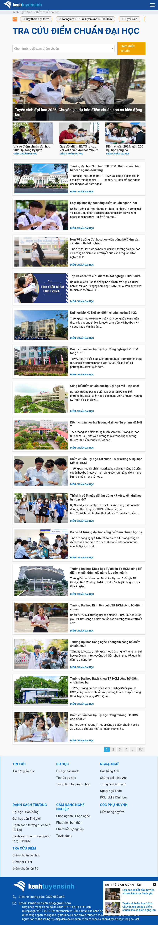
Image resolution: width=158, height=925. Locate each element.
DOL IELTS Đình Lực (114, 797)
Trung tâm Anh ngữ (113, 784)
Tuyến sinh (130, 19)
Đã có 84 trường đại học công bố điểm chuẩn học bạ (106, 532)
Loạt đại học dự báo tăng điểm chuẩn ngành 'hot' (104, 203)
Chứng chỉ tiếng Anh (114, 778)
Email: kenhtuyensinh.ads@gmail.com (45, 903)
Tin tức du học (66, 778)
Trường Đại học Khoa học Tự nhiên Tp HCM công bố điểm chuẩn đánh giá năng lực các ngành (105, 570)
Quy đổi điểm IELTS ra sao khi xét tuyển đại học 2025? (79, 148)
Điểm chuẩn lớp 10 (25, 868)
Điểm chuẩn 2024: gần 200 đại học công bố (124, 148)
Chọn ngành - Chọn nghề (73, 816)
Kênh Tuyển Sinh (22, 12)
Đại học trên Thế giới (27, 818)
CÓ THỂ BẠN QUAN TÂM (123, 884)
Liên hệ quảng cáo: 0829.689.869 (41, 897)
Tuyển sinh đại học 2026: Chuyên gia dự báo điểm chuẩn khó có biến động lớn (139, 907)
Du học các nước (67, 771)
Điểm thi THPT (23, 862)
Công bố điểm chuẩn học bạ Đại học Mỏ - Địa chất (104, 386)
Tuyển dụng (64, 836)
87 (141, 749)
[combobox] (63, 48)
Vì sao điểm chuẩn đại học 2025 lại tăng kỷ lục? (31, 148)
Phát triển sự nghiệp (70, 829)
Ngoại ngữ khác (111, 791)
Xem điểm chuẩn (128, 48)
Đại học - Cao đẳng (26, 812)
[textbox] (63, 49)
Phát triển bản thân (69, 822)
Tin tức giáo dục (24, 771)
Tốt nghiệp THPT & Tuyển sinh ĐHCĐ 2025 (87, 19)
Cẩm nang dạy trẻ (112, 812)
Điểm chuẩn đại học (25, 153)
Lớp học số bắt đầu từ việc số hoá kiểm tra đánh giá (138, 891)
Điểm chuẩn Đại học (26, 855)
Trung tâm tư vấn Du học (73, 784)
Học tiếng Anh (109, 771)
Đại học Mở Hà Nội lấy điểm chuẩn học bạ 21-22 (103, 312)
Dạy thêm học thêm (37, 19)
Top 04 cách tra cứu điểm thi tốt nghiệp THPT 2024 (105, 276)
